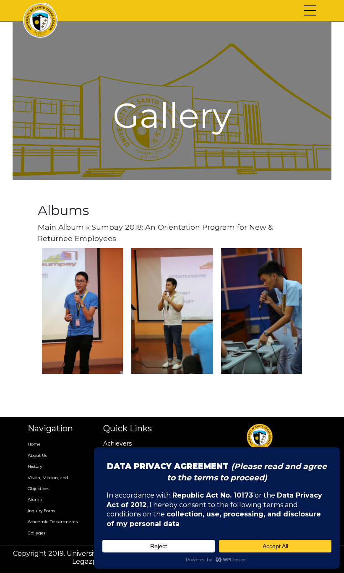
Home (34, 444)
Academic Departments (53, 521)
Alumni (36, 499)
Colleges (36, 533)
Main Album (61, 227)
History (35, 466)
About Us (37, 455)
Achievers (117, 443)
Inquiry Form (41, 510)
